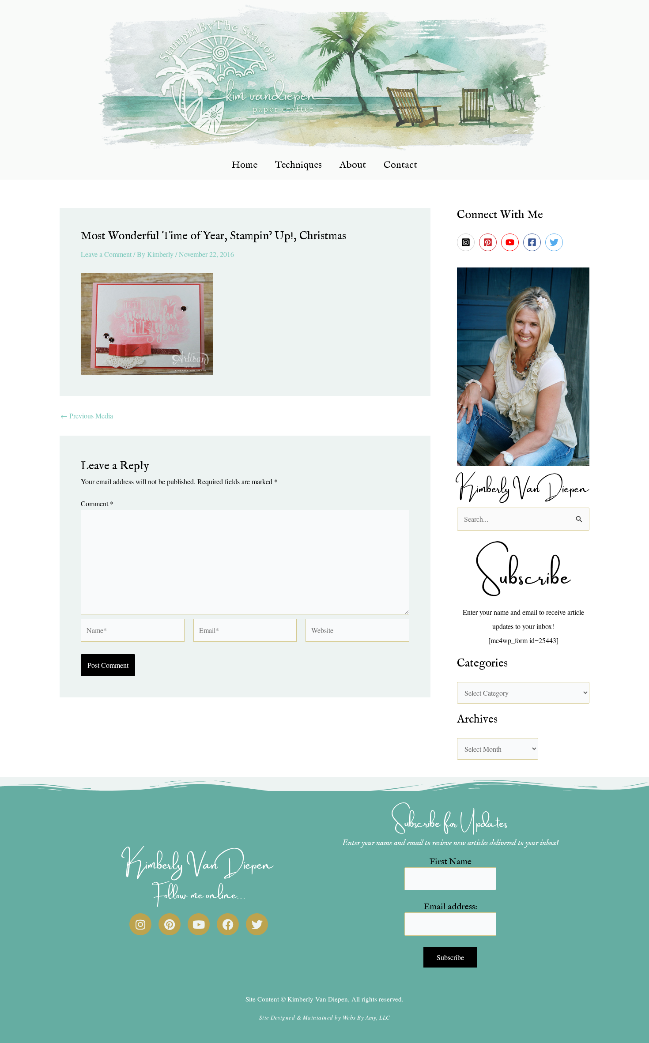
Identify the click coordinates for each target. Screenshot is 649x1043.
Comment (97, 503)
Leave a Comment (106, 254)
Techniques (298, 165)
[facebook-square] (533, 242)
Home (244, 165)
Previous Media (86, 415)
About (353, 165)
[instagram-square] (467, 242)
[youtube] (511, 242)
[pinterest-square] (489, 242)
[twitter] (555, 242)
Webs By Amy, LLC (366, 1017)
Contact (400, 165)
